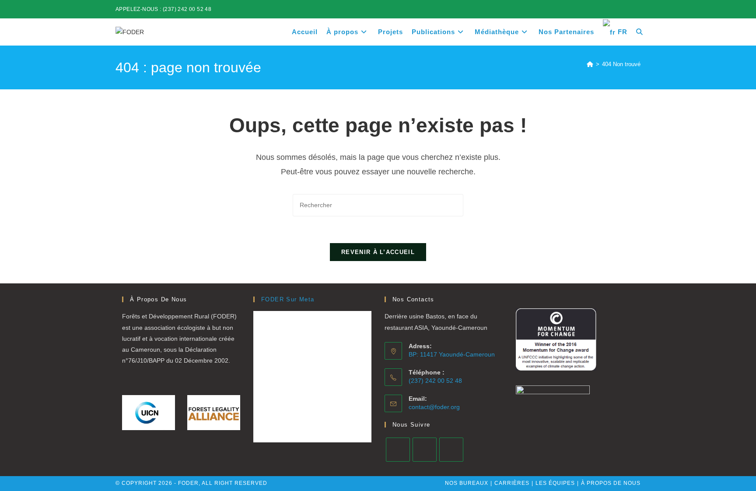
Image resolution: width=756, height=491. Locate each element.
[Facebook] (398, 450)
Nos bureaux (466, 483)
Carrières (511, 483)
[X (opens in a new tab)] (598, 9)
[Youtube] (451, 450)
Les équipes (555, 483)
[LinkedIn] (425, 450)
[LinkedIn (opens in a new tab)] (618, 9)
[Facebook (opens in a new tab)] (608, 9)
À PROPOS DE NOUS (610, 483)
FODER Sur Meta (288, 299)
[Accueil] (590, 64)
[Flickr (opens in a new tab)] (628, 9)
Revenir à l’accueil (378, 252)
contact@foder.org (434, 406)
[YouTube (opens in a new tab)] (636, 9)
